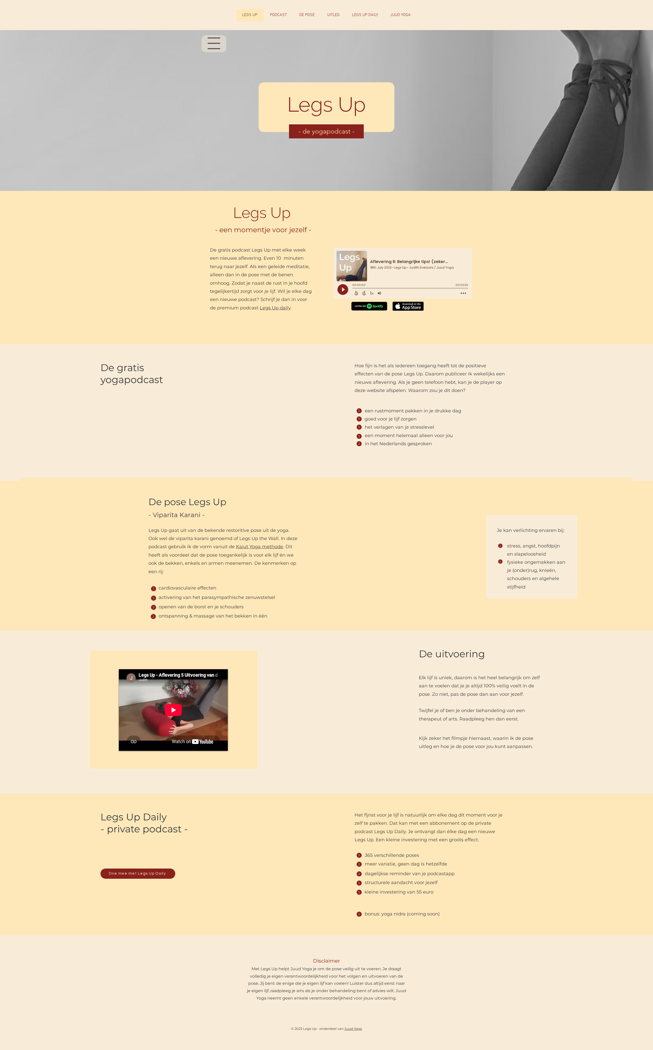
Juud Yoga (353, 1029)
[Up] (359, 410)
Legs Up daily (275, 308)
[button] (138, 874)
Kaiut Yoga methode (259, 546)
